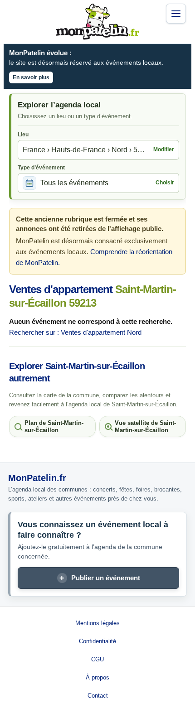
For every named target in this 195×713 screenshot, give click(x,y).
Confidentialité (97, 641)
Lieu (23, 134)
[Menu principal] (176, 14)
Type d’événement (41, 167)
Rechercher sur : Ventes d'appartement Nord (75, 332)
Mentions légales (97, 623)
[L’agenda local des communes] (97, 22)
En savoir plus (31, 77)
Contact (98, 695)
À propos (97, 677)
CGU (97, 659)
